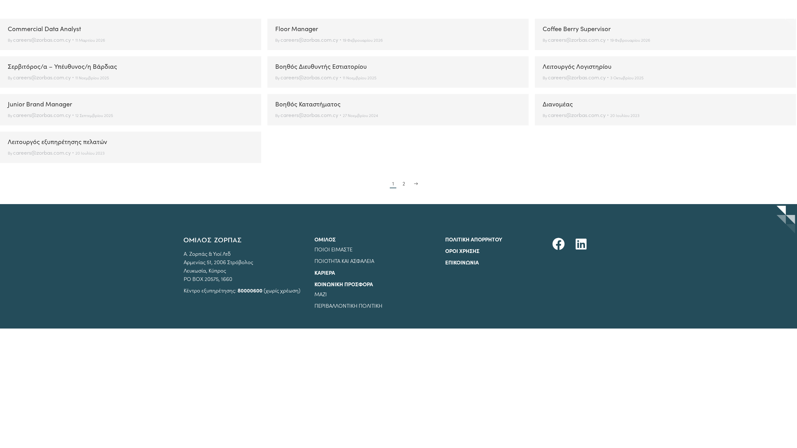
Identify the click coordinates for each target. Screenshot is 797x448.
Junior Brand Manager (40, 104)
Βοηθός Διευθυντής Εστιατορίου (321, 66)
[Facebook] (558, 244)
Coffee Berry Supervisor (577, 28)
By (39, 39)
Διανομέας (558, 104)
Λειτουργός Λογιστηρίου (577, 66)
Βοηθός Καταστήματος (308, 104)
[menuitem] (597, 9)
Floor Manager (296, 28)
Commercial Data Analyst (44, 28)
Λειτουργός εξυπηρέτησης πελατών (57, 141)
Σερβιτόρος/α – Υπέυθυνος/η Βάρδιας (62, 66)
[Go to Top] (787, 438)
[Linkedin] (581, 244)
